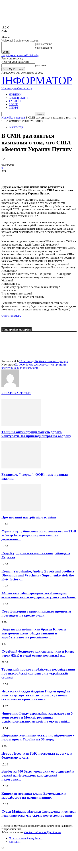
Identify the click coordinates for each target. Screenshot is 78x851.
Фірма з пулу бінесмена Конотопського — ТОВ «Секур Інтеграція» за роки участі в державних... (38, 535)
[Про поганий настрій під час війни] (21, 510)
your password (43, 47)
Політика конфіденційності (25, 838)
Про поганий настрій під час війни (28, 517)
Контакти (14, 841)
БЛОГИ (13, 104)
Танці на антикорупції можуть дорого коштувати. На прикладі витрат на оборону (36, 434)
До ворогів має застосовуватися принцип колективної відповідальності (33, 366)
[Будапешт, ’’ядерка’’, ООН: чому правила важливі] (21, 467)
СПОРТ (14, 107)
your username (43, 43)
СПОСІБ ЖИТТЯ (19, 97)
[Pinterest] (34, 176)
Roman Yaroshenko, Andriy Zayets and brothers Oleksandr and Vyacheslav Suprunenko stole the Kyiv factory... (37, 575)
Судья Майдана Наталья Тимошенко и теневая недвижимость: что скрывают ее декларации (38, 813)
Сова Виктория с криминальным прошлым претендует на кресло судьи (36, 613)
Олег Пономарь (11, 315)
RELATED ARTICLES (16, 393)
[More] (60, 176)
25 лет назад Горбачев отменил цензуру (43, 361)
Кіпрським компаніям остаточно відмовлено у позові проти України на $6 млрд (38, 737)
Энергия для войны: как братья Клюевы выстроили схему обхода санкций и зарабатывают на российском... (33, 633)
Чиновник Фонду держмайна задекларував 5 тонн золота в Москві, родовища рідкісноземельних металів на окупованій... (37, 717)
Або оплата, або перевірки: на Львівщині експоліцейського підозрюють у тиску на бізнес (38, 595)
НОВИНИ (15, 94)
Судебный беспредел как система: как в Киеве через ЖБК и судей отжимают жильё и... (37, 653)
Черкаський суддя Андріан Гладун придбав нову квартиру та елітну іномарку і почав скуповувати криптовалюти (35, 695)
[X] (20, 176)
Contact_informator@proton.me (42, 832)
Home (5, 117)
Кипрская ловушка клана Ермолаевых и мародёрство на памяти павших (33, 795)
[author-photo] (10, 385)
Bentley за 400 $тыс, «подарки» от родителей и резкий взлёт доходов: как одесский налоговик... (37, 775)
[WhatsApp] (47, 176)
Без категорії (17, 117)
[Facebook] (7, 176)
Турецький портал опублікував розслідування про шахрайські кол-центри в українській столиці (38, 673)
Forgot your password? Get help (19, 55)
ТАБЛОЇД (15, 101)
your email (41, 65)
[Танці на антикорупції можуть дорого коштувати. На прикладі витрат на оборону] (21, 424)
